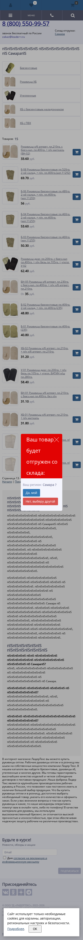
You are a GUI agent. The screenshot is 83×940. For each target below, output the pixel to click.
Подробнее (15, 929)
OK (35, 929)
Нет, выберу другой (40, 501)
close (56, 439)
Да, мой (31, 493)
